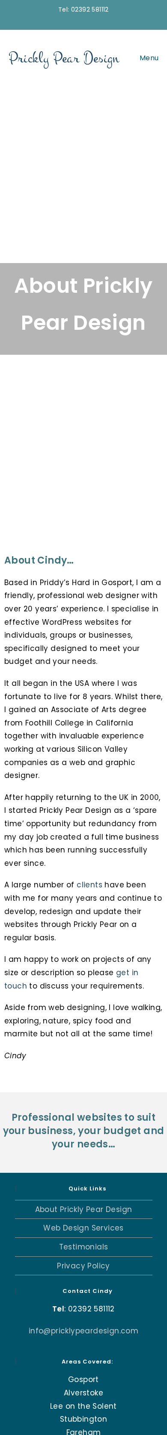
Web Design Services (83, 1228)
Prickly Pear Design (64, 58)
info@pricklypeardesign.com (83, 1331)
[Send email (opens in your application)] (87, 19)
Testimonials (83, 1247)
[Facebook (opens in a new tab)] (78, 19)
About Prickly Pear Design (83, 1209)
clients (89, 885)
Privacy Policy (83, 1266)
